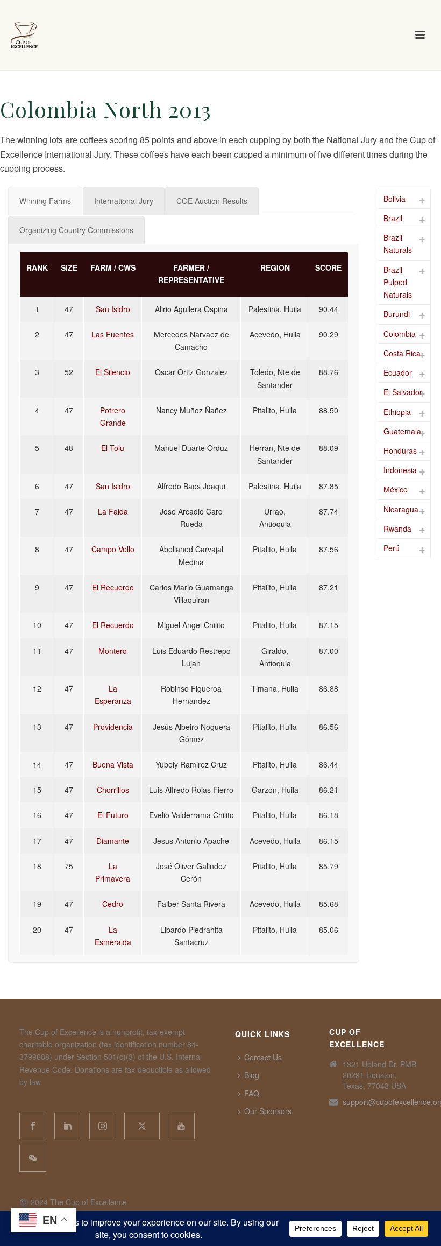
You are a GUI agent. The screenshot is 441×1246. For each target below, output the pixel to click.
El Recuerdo (113, 587)
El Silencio (112, 372)
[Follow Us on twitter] (142, 1126)
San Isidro (113, 309)
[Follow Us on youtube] (181, 1126)
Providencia (113, 726)
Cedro (112, 903)
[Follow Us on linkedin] (67, 1126)
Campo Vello (112, 549)
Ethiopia (397, 411)
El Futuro (113, 814)
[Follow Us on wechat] (32, 1158)
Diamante (112, 840)
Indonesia (400, 469)
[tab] (45, 201)
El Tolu (112, 447)
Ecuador (397, 372)
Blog (251, 1074)
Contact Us (263, 1057)
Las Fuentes (112, 334)
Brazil (392, 218)
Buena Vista (113, 764)
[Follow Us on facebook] (32, 1126)
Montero (112, 650)
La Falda (113, 511)
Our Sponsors (267, 1111)
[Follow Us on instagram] (102, 1126)
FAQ (251, 1093)
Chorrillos (113, 789)
